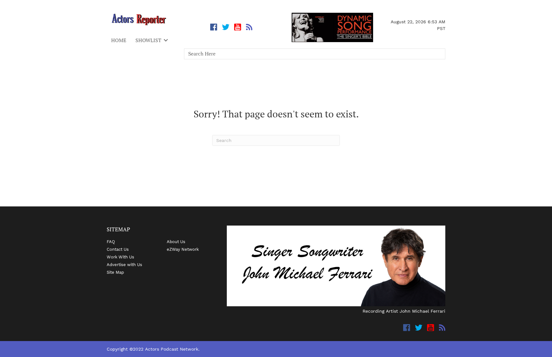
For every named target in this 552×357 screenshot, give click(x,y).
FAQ (111, 241)
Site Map (115, 272)
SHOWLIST (148, 40)
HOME (118, 40)
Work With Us (120, 257)
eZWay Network (183, 249)
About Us (176, 241)
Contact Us (118, 249)
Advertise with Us (124, 264)
